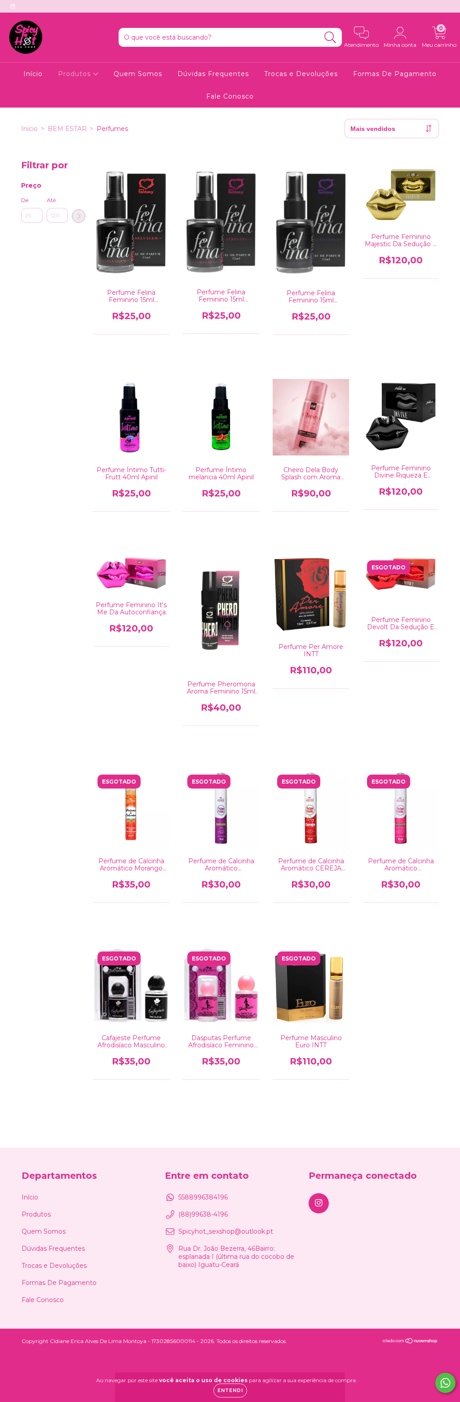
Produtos (75, 74)
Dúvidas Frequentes (213, 74)
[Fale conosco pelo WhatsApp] (445, 1383)
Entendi (230, 1390)
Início (33, 74)
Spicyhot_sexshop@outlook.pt (225, 1231)
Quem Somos (138, 74)
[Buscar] (330, 37)
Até (51, 200)
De (24, 200)
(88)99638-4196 (203, 1214)
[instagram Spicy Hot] (12, 6)
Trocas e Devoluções (301, 74)
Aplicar (78, 216)
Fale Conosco (230, 96)
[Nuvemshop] (410, 1342)
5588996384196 (203, 1197)
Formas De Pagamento (395, 74)
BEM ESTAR (67, 129)
